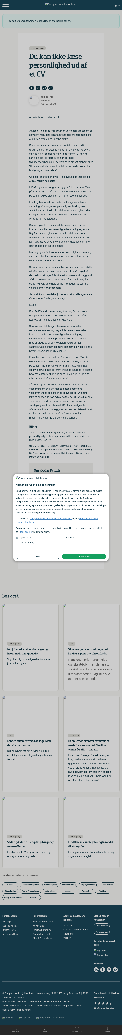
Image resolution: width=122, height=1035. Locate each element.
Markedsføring (27, 542)
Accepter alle (84, 556)
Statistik (70, 537)
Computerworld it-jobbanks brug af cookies (51, 518)
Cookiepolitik (25, 532)
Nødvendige (25, 537)
